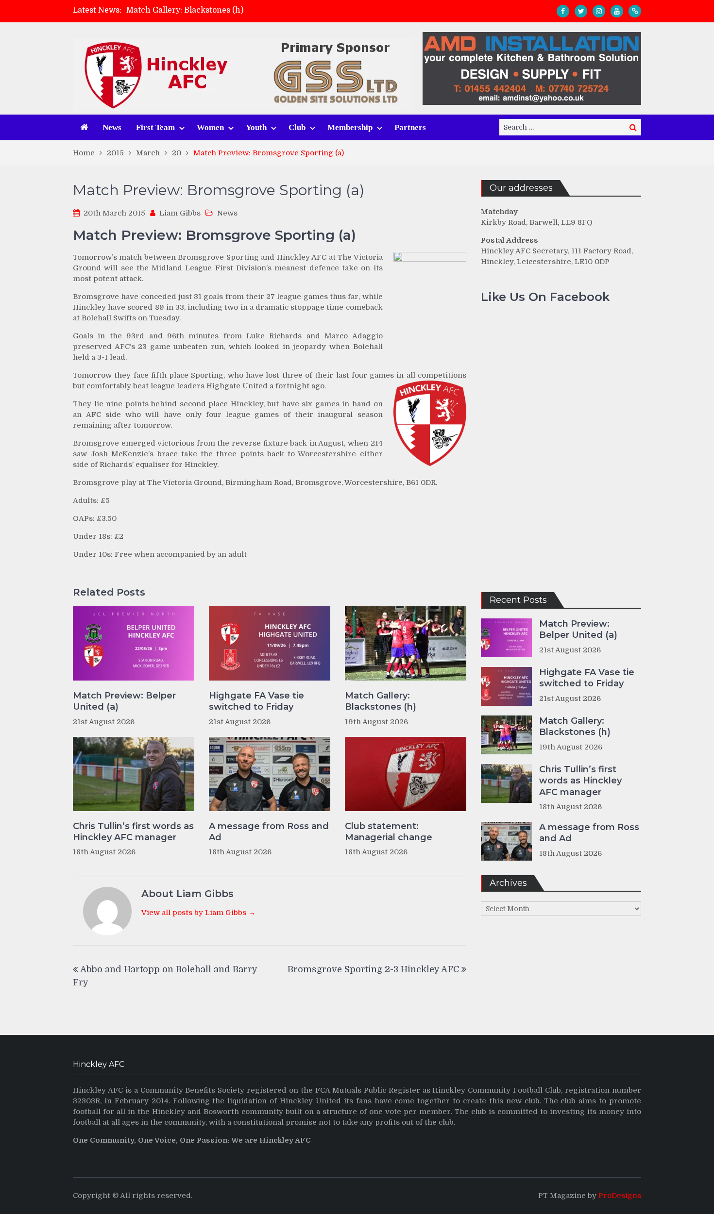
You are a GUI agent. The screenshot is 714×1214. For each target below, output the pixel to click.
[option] (270, 10)
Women (210, 127)
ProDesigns (619, 1195)
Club (297, 127)
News (111, 127)
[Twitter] (581, 11)
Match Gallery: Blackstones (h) (184, 10)
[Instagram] (599, 11)
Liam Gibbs (180, 213)
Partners (410, 127)
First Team (155, 127)
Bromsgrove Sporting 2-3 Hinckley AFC (373, 969)
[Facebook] (563, 11)
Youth (256, 127)
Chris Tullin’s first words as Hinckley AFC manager (133, 832)
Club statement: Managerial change (388, 832)
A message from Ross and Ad (269, 832)
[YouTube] (617, 11)
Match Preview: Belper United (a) (124, 701)
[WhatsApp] (635, 11)
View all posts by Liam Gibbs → (198, 912)
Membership (350, 127)
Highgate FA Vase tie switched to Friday (256, 701)
